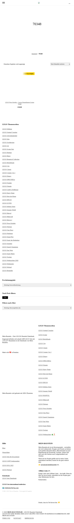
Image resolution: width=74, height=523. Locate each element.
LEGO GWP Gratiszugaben (10, 461)
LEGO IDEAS (7, 200)
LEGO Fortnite (7, 183)
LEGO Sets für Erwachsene (10, 457)
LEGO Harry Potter (8, 193)
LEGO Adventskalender (9, 136)
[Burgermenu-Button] (3, 2)
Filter (5, 297)
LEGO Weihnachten (44, 434)
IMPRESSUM (29, 518)
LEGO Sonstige (7, 243)
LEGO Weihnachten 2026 (10, 260)
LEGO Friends (6, 186)
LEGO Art (5, 146)
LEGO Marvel (6, 213)
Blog (3, 448)
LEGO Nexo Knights (9, 223)
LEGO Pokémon (7, 233)
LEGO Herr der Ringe (9, 196)
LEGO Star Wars (7, 250)
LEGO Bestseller (7, 270)
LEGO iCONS (7, 203)
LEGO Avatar (42, 335)
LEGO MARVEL (44, 395)
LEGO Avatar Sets (8, 149)
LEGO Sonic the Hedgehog (10, 240)
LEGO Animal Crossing (9, 132)
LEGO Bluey (6, 156)
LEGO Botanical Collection (10, 159)
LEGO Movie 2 (7, 220)
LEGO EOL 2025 (7, 465)
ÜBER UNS (6, 518)
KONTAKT (17, 518)
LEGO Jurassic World (9, 210)
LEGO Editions (7, 129)
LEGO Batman (7, 152)
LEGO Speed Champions (10, 247)
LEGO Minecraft (7, 216)
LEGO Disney (6, 176)
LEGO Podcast (7, 470)
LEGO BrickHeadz (8, 163)
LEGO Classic (6, 169)
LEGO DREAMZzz (8, 179)
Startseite (34, 54)
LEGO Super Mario (8, 254)
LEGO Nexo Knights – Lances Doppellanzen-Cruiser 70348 (19, 103)
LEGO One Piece (7, 230)
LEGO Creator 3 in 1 (8, 173)
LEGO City (6, 166)
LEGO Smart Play (8, 237)
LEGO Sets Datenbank (9, 478)
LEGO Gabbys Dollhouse (10, 190)
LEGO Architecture (8, 142)
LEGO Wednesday (8, 264)
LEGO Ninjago (7, 227)
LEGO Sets (5, 139)
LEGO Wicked (7, 267)
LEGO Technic (7, 257)
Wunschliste (6, 452)
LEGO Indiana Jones (8, 206)
